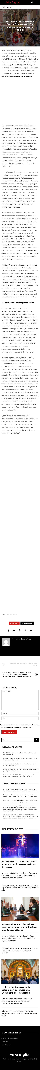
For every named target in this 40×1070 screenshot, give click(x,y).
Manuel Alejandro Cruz (21, 639)
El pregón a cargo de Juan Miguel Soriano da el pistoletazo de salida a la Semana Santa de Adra (19, 887)
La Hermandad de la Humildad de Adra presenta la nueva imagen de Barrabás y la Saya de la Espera (19, 938)
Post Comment (9, 732)
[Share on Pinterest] (25, 630)
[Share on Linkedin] (31, 630)
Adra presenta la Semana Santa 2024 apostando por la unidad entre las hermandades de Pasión (16, 1001)
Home (3, 7)
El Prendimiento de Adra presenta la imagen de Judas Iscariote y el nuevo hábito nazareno (19, 950)
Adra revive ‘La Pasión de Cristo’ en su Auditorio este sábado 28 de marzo (18, 864)
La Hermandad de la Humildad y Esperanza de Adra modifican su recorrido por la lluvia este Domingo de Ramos (19, 875)
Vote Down (28, 623)
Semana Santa (12, 614)
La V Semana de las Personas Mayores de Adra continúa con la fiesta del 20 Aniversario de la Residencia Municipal (18, 674)
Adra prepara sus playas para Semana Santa (23, 664)
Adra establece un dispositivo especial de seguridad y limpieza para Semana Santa (19, 927)
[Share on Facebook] (8, 630)
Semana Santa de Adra (22, 76)
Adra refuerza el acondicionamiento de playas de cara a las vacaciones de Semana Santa (19, 1013)
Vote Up (15, 623)
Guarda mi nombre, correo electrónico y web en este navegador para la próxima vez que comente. (19, 726)
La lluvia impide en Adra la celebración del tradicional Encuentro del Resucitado (15, 990)
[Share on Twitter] (14, 630)
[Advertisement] (20, 102)
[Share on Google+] (19, 630)
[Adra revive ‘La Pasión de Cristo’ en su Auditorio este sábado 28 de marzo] (20, 846)
